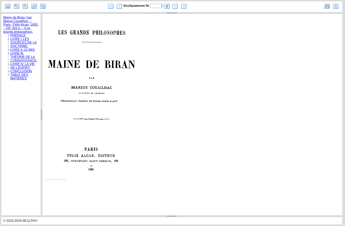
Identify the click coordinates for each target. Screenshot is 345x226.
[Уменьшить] (25, 6)
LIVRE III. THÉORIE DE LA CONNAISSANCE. (23, 57)
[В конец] (183, 6)
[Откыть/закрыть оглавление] (7, 6)
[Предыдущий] (119, 6)
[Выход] (335, 6)
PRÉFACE (18, 35)
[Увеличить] (16, 6)
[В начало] (110, 6)
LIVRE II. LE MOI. (22, 49)
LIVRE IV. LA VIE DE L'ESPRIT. (22, 65)
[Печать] (327, 6)
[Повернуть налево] (34, 6)
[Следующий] (175, 6)
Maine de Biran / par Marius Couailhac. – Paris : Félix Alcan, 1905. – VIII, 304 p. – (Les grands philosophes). (20, 24)
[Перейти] (167, 6)
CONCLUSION (21, 71)
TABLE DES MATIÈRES (19, 76)
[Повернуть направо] (43, 6)
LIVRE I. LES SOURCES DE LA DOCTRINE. (23, 42)
